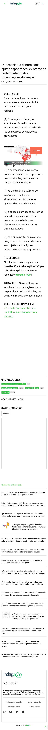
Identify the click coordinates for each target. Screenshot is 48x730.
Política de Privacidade (14, 702)
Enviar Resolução (14, 706)
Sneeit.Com (28, 725)
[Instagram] (4, 712)
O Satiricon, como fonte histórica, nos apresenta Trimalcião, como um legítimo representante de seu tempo (21, 643)
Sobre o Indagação (34, 702)
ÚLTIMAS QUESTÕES (11, 485)
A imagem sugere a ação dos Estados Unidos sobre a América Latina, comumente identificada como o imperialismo (29, 527)
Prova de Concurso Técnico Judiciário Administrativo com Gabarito (20, 312)
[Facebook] (23, 712)
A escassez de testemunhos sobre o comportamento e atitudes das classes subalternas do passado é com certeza (22, 631)
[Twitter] (17, 712)
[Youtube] (10, 712)
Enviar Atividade (34, 706)
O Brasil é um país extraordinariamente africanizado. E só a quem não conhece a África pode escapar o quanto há (28, 616)
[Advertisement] (24, 35)
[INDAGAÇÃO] (16, 4)
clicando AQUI (23, 274)
